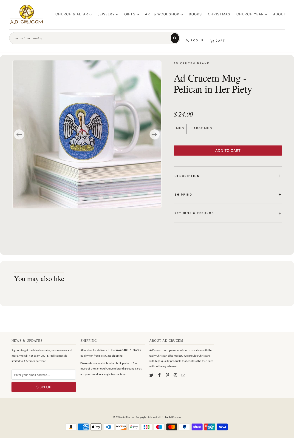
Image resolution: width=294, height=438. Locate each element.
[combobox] (92, 38)
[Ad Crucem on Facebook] (159, 375)
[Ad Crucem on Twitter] (151, 375)
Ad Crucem (128, 417)
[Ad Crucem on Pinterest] (167, 375)
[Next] (155, 134)
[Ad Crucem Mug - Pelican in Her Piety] (87, 134)
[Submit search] (175, 38)
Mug (180, 128)
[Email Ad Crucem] (183, 375)
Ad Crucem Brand (192, 63)
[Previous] (19, 134)
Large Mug (202, 128)
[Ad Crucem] (26, 14)
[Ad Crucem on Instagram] (175, 375)
